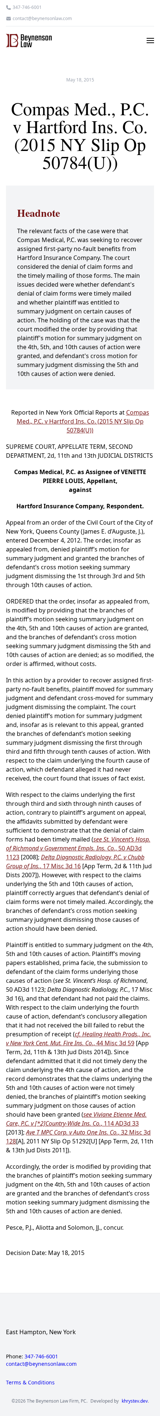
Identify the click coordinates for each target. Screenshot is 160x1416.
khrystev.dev (135, 1401)
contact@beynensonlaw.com (42, 19)
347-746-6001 (27, 7)
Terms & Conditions (30, 1382)
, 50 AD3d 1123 (78, 848)
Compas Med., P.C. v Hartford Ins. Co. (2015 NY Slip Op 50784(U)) (83, 421)
